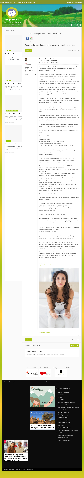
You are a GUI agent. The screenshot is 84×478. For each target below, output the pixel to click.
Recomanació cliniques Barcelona (66, 402)
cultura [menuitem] (15, 2)
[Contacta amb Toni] (36, 74)
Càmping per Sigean (63, 417)
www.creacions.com (45, 332)
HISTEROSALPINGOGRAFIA (64, 427)
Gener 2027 (60, 400)
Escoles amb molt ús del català (65, 435)
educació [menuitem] (20, 2)
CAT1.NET (67, 368)
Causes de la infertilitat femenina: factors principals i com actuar (50, 45)
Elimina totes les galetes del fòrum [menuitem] (55, 382)
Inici (6, 382)
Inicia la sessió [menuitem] (79, 2)
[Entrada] (40, 62)
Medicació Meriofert (63, 437)
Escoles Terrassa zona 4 (64, 422)
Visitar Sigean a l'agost (63, 415)
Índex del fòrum (13, 382)
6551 (31, 67)
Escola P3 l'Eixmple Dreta (64, 440)
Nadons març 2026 (62, 405)
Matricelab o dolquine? (63, 392)
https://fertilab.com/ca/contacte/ (47, 265)
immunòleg (60, 394)
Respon (29, 50)
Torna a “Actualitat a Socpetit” (33, 345)
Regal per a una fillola (63, 412)
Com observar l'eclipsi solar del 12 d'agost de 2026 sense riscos (69, 407)
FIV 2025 (60, 432)
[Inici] (12, 15)
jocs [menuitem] (34, 2)
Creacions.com (29, 469)
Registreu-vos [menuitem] (70, 2)
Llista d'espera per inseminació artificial (68, 430)
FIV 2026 (60, 397)
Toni (26, 63)
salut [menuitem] (25, 2)
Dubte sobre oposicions (64, 420)
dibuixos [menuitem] (30, 2)
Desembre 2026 (62, 410)
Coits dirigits (61, 425)
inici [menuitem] (11, 2)
